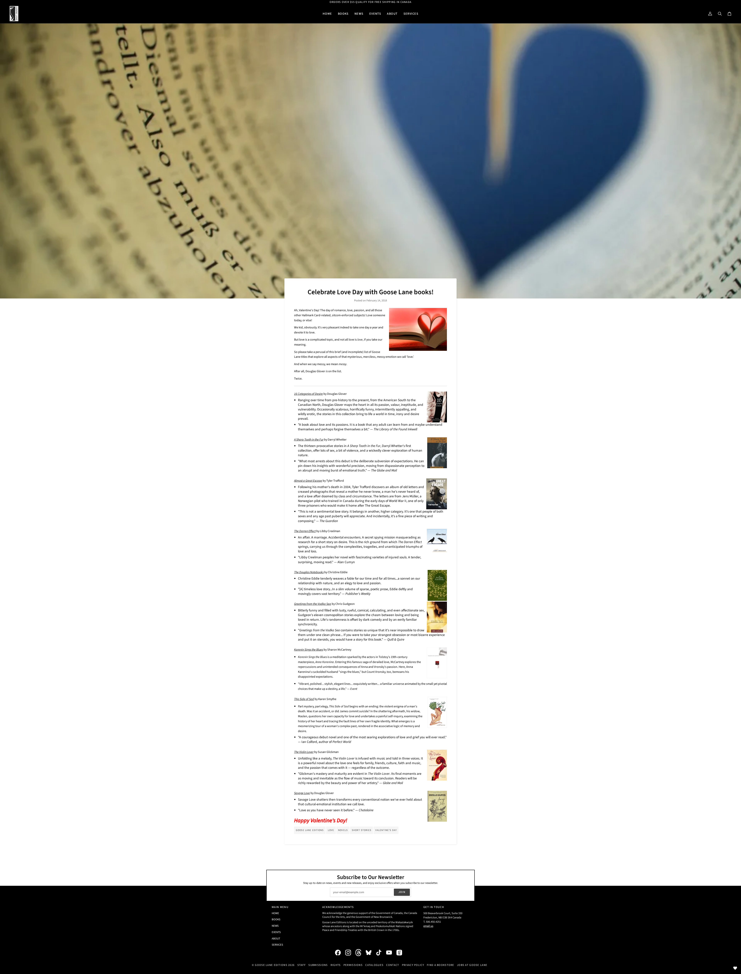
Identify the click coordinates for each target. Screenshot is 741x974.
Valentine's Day (386, 830)
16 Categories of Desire (308, 394)
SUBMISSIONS (318, 965)
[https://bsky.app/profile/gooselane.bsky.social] (370, 952)
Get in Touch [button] (433, 907)
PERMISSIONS (353, 965)
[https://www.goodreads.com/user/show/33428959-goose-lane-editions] (401, 952)
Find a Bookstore (440, 965)
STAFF (301, 965)
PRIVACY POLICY (413, 965)
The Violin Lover (304, 752)
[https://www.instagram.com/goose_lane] (350, 952)
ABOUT (276, 939)
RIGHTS (336, 965)
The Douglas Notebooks (309, 572)
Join (401, 892)
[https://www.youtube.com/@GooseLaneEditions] (391, 952)
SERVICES (277, 945)
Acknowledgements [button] (338, 907)
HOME (275, 913)
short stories (361, 830)
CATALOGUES (374, 965)
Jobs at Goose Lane (472, 965)
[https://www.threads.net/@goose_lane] (360, 952)
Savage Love (302, 793)
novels (343, 830)
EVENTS (276, 932)
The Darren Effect (305, 531)
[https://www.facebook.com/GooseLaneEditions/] (340, 952)
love (331, 830)
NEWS (275, 926)
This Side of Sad (304, 699)
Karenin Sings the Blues (308, 650)
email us (428, 926)
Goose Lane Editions (310, 830)
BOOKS (276, 919)
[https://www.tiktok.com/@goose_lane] (381, 952)
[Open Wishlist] (735, 968)
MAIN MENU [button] (280, 907)
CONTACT (392, 965)
